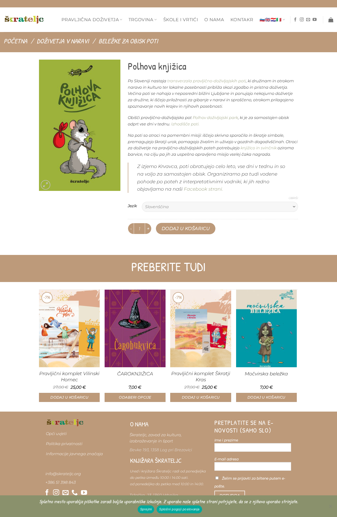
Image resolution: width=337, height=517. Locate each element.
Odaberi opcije (135, 397)
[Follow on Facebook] (295, 19)
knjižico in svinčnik (259, 148)
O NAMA (214, 19)
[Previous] (39, 350)
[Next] (296, 350)
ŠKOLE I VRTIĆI (180, 19)
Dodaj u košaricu (186, 228)
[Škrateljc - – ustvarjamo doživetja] (24, 20)
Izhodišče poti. (185, 124)
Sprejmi (146, 509)
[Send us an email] (308, 19)
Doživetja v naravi (63, 40)
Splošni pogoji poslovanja (179, 509)
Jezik (132, 206)
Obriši (293, 198)
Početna (15, 40)
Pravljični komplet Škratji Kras (200, 376)
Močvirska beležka (266, 374)
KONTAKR (241, 19)
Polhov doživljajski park (215, 117)
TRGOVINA (141, 19)
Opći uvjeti (56, 433)
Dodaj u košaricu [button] (69, 397)
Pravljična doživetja (90, 19)
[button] (330, 19)
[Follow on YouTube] (315, 19)
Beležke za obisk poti (128, 40)
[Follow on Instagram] (302, 19)
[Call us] (75, 492)
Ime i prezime (226, 440)
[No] (330, 508)
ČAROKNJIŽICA (135, 374)
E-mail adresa (226, 459)
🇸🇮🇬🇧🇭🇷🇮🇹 (270, 19)
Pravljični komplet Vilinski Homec (69, 376)
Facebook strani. (203, 189)
